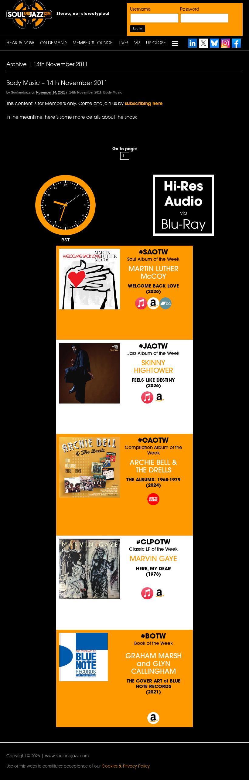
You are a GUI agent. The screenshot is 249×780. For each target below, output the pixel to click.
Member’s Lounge (93, 43)
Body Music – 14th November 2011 (56, 83)
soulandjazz (21, 92)
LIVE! (123, 43)
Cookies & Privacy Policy (126, 766)
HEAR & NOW (20, 43)
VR (137, 43)
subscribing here (144, 104)
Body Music (112, 92)
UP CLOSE (156, 43)
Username (140, 9)
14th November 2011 (85, 92)
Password (189, 9)
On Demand (53, 43)
